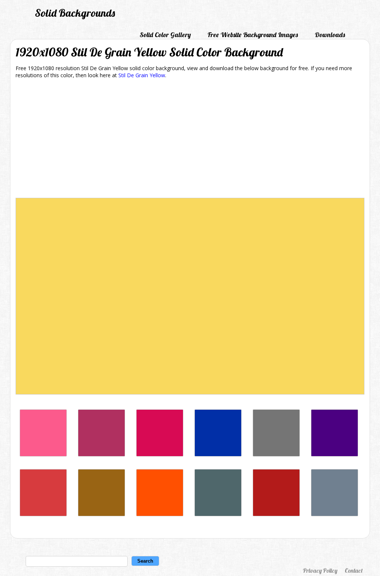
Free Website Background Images (252, 34)
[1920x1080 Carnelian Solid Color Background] (276, 514)
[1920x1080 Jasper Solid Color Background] (43, 514)
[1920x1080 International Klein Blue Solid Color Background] (218, 454)
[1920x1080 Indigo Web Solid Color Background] (334, 454)
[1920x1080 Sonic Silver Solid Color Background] (276, 454)
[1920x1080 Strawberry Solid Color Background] (43, 454)
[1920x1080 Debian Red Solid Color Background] (159, 454)
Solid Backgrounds (75, 12)
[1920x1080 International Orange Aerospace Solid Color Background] (159, 514)
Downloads (330, 34)
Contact (354, 570)
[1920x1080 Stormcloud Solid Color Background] (218, 514)
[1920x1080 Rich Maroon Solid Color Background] (101, 454)
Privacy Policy (320, 570)
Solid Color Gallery (165, 34)
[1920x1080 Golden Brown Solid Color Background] (101, 514)
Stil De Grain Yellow (141, 75)
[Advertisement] (190, 140)
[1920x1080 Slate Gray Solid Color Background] (334, 514)
